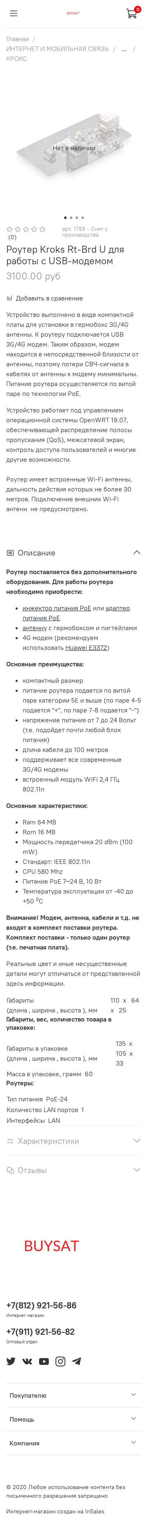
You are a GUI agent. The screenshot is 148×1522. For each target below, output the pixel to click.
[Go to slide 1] (65, 217)
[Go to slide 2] (71, 217)
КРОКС (16, 58)
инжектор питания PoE (57, 608)
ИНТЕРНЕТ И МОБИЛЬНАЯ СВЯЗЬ (57, 48)
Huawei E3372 (86, 647)
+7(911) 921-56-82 (40, 1331)
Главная (17, 39)
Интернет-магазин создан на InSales (55, 1511)
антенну (35, 628)
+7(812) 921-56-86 (41, 1305)
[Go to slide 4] (82, 217)
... (124, 48)
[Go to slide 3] (77, 217)
